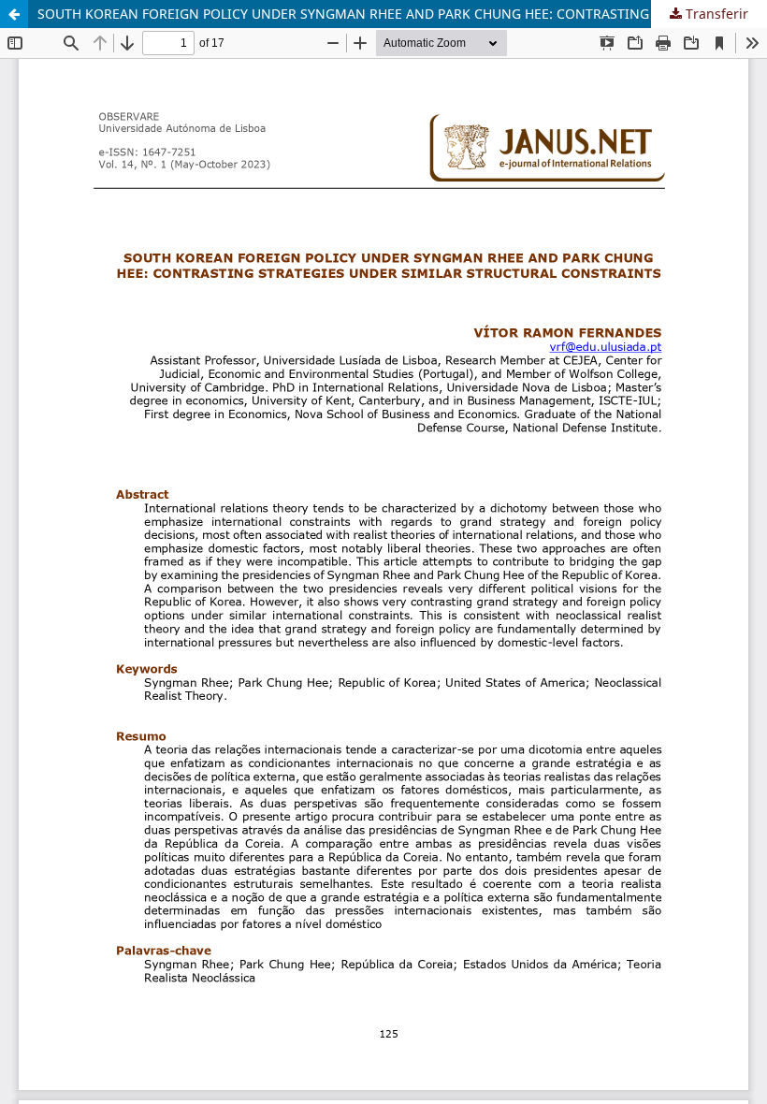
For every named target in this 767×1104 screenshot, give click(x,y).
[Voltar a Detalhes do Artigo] (14, 14)
